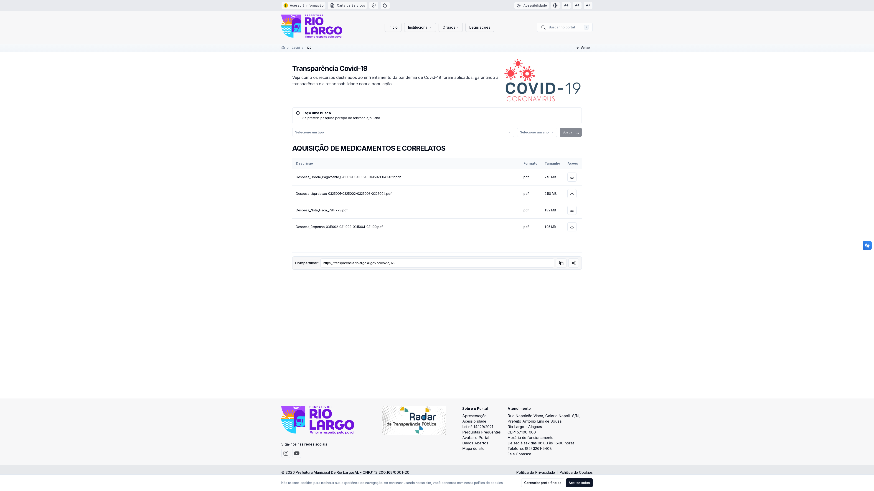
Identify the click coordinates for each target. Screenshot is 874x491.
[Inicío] (283, 48)
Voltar (585, 48)
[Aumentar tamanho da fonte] (577, 5)
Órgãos (448, 27)
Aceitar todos (579, 483)
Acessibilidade (474, 421)
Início (393, 27)
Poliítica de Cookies (576, 472)
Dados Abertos (475, 443)
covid (296, 47)
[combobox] (403, 132)
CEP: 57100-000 (522, 432)
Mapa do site (473, 448)
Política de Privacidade (535, 472)
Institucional (418, 27)
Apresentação (474, 415)
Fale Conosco (519, 454)
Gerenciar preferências (542, 483)
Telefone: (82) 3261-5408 (530, 448)
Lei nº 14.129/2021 (477, 426)
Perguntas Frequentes (481, 432)
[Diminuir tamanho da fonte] (566, 5)
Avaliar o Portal (475, 437)
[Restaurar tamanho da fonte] (588, 5)
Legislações (479, 27)
